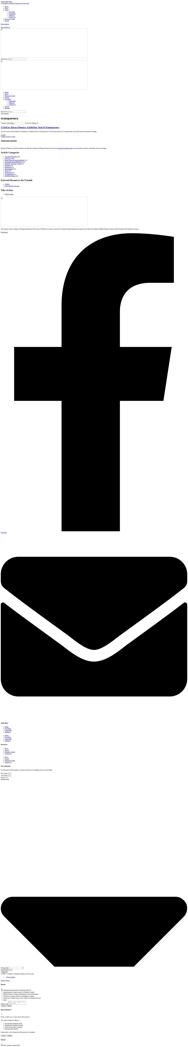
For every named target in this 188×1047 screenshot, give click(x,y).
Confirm (9, 1035)
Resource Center (10, 752)
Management (9, 169)
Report (9, 1006)
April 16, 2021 (10, 136)
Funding (7, 165)
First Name (4, 773)
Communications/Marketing (13, 162)
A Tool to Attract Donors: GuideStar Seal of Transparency (30, 127)
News (6, 171)
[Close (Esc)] (1, 988)
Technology (8, 172)
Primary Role (5, 779)
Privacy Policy (10, 977)
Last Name (4, 775)
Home (7, 727)
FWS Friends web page (12, 186)
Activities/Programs (11, 157)
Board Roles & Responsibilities (14, 160)
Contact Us (8, 754)
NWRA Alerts (9, 194)
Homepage (8, 167)
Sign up (7, 27)
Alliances (7, 732)
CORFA (3, 136)
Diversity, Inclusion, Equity (13, 164)
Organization (5, 970)
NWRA (7, 184)
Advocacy (8, 158)
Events (7, 750)
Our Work (8, 728)
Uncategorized (9, 174)
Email (3, 777)
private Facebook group (65, 148)
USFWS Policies (10, 176)
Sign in (3, 27)
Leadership (8, 730)
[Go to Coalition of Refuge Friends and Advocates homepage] (15, 3)
